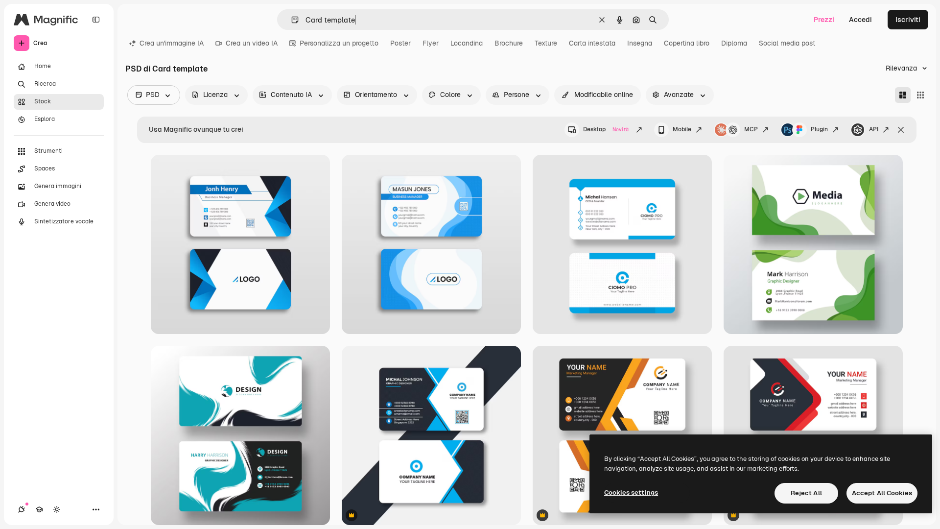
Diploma (734, 43)
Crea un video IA (252, 43)
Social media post (787, 43)
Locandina (466, 43)
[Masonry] (903, 95)
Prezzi (824, 19)
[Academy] (39, 509)
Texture (546, 43)
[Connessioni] (21, 509)
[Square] (920, 95)
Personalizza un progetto (339, 43)
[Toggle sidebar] (96, 19)
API (873, 129)
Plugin (819, 129)
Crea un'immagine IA (172, 43)
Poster (400, 43)
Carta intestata (592, 43)
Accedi (860, 19)
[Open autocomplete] (291, 20)
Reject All (806, 493)
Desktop (606, 129)
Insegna (639, 43)
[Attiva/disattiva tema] (57, 509)
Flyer (431, 43)
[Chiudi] (901, 130)
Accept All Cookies (882, 493)
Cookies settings (631, 492)
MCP (751, 129)
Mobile (682, 129)
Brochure (508, 43)
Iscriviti (907, 19)
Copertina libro (686, 43)
